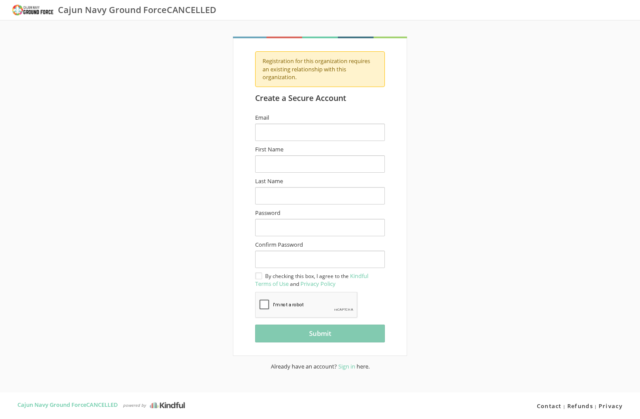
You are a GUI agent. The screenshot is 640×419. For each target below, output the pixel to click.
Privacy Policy (318, 284)
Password (267, 213)
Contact (549, 406)
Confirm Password (279, 244)
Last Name (269, 181)
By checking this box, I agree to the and (311, 280)
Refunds (580, 406)
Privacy (611, 406)
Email (262, 117)
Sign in (346, 366)
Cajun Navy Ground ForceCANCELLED (67, 405)
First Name (269, 149)
